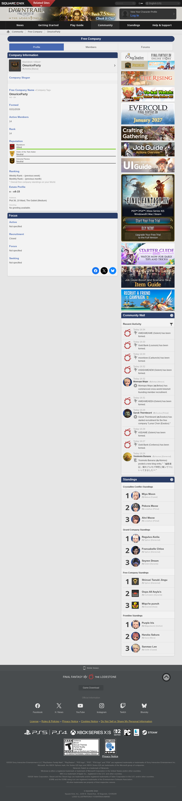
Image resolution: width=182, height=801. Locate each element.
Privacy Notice (70, 721)
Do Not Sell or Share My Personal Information (126, 721)
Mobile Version (93, 668)
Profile (36, 47)
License (34, 721)
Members (91, 47)
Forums (145, 47)
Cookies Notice (89, 721)
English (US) (155, 3)
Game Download (91, 688)
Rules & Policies (50, 721)
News (60, 712)
